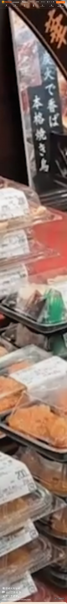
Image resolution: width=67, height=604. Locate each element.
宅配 (33, 6)
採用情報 (37, 1)
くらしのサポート (42, 6)
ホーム (6, 6)
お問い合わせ (43, 1)
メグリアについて (15, 6)
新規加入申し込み (61, 2)
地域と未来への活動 (60, 6)
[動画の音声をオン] (56, 599)
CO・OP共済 (51, 6)
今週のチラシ (32, 1)
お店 (24, 6)
